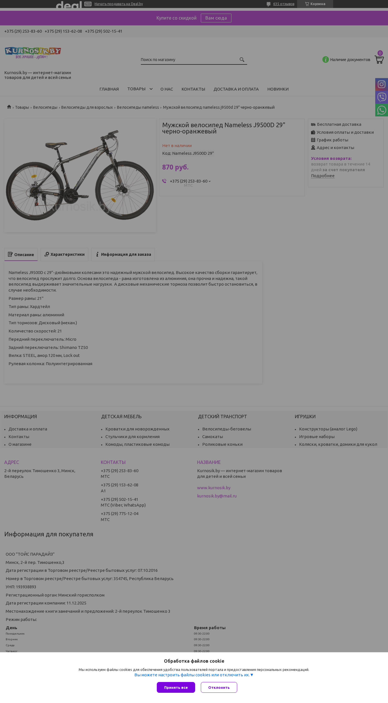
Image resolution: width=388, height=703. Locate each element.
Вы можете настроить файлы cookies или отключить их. (192, 674)
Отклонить (219, 687)
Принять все (176, 687)
